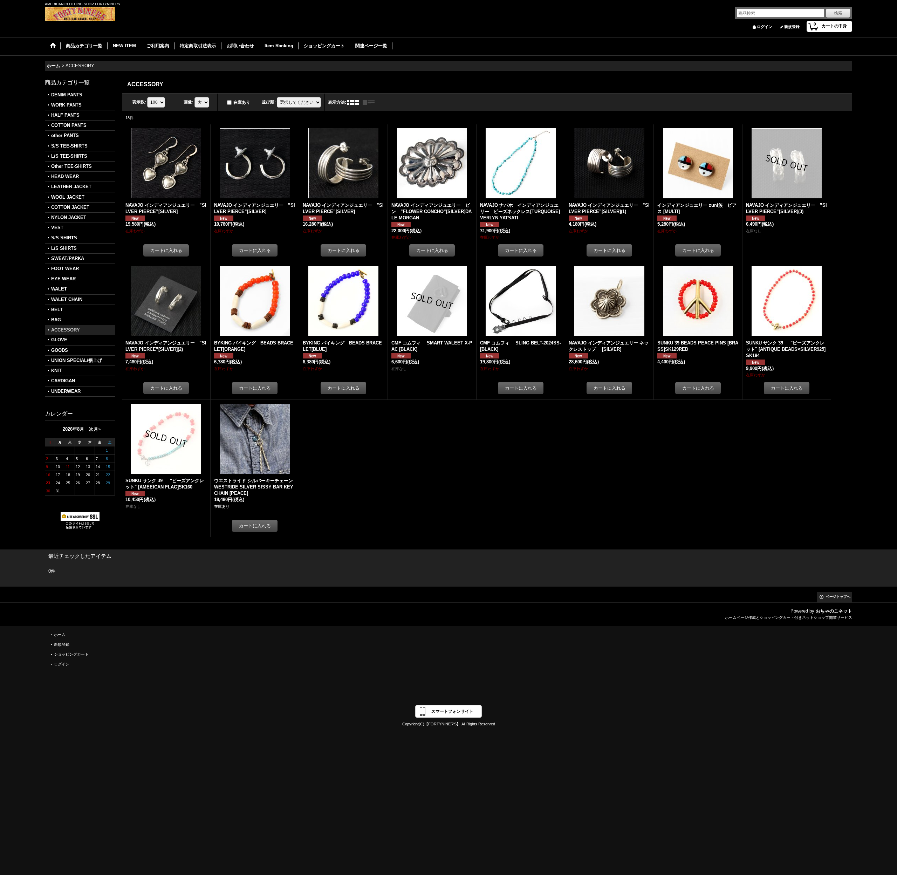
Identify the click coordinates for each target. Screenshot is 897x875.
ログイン (764, 27)
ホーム (60, 635)
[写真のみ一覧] (355, 102)
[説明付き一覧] (370, 102)
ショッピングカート (71, 654)
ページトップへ (838, 597)
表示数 (139, 102)
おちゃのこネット (834, 611)
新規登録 (792, 27)
